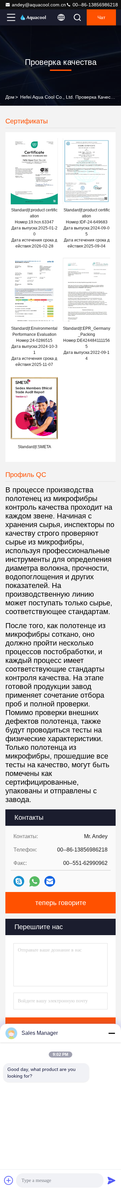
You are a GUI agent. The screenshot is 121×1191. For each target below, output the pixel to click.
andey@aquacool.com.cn (39, 4)
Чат (101, 17)
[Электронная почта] (49, 881)
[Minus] (112, 1033)
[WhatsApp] (34, 881)
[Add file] (8, 1180)
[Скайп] (18, 881)
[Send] (111, 1180)
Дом (9, 97)
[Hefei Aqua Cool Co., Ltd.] (33, 17)
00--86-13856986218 (94, 4)
